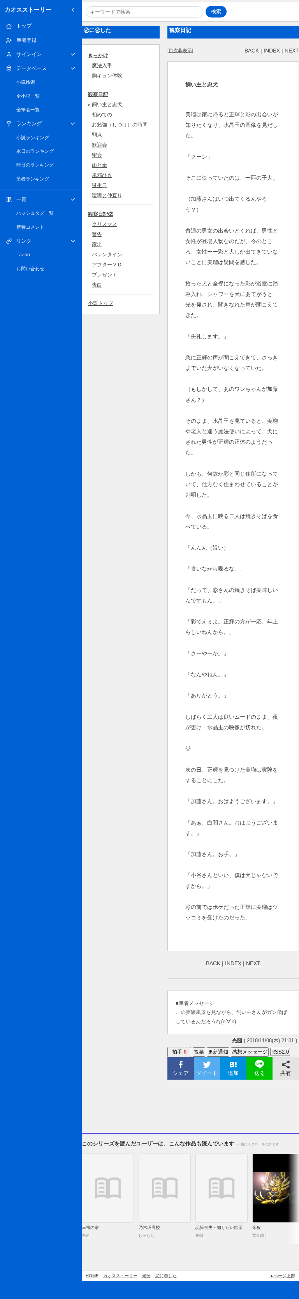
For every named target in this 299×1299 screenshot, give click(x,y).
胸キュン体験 (107, 76)
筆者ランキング (32, 179)
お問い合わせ (30, 268)
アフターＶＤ (107, 265)
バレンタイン (107, 254)
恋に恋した (166, 1275)
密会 (97, 155)
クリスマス (104, 224)
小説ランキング (32, 137)
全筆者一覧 (28, 109)
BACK (251, 50)
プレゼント (104, 275)
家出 (97, 244)
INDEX (272, 50)
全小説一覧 (28, 96)
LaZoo (23, 254)
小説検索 (25, 82)
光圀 (146, 1275)
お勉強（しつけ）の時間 (120, 125)
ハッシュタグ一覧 (35, 213)
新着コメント (30, 227)
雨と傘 (99, 165)
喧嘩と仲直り (107, 195)
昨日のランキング (35, 165)
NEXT (292, 50)
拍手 (179, 1052)
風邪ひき (102, 175)
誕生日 (99, 185)
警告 (97, 234)
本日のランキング (35, 151)
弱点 (97, 135)
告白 (97, 285)
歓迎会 (99, 145)
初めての (102, 114)
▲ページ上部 (282, 1275)
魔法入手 (102, 65)
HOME (92, 1275)
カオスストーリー (28, 9)
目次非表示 (180, 50)
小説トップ (100, 303)
